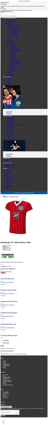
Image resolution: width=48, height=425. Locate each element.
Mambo (12, 133)
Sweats (9, 135)
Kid (9, 137)
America (9, 35)
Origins (4, 360)
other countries (29, 10)
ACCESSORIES (6, 158)
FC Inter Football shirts (15, 62)
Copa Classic (8, 170)
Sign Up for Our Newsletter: (6, 405)
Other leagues (10, 74)
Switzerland (30, 6)
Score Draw (8, 172)
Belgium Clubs (11, 73)
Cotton (7, 183)
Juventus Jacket (9, 111)
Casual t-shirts (8, 116)
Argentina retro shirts (14, 36)
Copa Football (6, 393)
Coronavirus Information (8, 384)
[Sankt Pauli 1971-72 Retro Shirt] (7, 304)
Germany (13, 6)
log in (21, 353)
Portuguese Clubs (11, 68)
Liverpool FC (13, 47)
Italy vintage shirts (14, 31)
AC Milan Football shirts (15, 59)
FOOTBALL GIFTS (7, 162)
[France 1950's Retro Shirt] (6, 271)
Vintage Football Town (10, 176)
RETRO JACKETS (7, 76)
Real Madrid (12, 53)
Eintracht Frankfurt (14, 67)
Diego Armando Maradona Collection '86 (16, 124)
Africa (9, 39)
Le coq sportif (11, 122)
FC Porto (12, 70)
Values (4, 362)
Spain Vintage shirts (14, 32)
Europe (9, 26)
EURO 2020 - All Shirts (13, 24)
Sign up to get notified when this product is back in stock (11, 262)
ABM (7, 184)
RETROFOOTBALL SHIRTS (9, 18)
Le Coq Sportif (8, 178)
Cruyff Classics (11, 119)
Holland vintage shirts (14, 30)
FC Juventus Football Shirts (15, 63)
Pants (9, 136)
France (8, 6)
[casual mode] (14, 150)
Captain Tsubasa (9, 129)
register (24, 353)
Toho (11, 132)
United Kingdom (37, 6)
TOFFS (7, 177)
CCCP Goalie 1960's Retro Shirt (8, 335)
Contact (4, 367)
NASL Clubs (10, 72)
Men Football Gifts (9, 165)
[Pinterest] (2, 416)
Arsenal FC (12, 44)
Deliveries (5, 379)
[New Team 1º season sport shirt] (7, 282)
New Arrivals (10, 22)
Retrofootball (10, 121)
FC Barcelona (13, 54)
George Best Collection (12, 123)
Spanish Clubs (11, 52)
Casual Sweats (11, 127)
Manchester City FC (14, 48)
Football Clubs (8, 41)
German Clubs (11, 65)
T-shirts (9, 130)
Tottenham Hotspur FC (15, 49)
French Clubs (10, 64)
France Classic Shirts (14, 28)
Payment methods (6, 376)
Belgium (3, 6)
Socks (7, 161)
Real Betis (12, 57)
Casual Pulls (10, 128)
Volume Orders (6, 365)
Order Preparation (6, 378)
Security (4, 382)
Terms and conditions (7, 381)
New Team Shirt (9, 153)
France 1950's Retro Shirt (7, 278)
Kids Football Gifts (9, 167)
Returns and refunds (7, 380)
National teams (8, 23)
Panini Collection (11, 120)
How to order (5, 374)
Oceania (9, 40)
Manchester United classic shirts (16, 50)
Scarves (7, 160)
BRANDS (5, 168)
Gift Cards (8, 163)
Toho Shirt (8, 155)
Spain (25, 6)
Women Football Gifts (10, 166)
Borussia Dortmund (9, 185)
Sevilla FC (12, 55)
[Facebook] (0, 416)
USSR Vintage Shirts (14, 33)
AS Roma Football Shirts (15, 61)
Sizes (4, 375)
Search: (1, 12)
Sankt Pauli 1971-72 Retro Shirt (8, 312)
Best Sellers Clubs (11, 21)
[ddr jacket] (11, 108)
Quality (4, 363)
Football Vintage (9, 181)
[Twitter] (1, 416)
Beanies (7, 159)
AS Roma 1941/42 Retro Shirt (8, 324)
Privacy (4, 383)
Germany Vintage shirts (15, 29)
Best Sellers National (12, 20)
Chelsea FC (12, 46)
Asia (9, 38)
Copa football (10, 118)
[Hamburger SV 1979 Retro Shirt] (7, 293)
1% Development (6, 364)
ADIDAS (7, 188)
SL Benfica (12, 71)
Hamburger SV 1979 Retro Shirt (8, 301)
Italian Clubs (10, 58)
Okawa (7, 174)
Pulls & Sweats (9, 126)
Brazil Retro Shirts (14, 37)
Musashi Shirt (9, 156)
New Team (12, 131)
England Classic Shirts (14, 27)
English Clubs (11, 42)
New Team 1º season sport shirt (8, 290)
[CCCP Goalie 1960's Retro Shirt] (7, 327)
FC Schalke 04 (8, 186)
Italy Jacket (8, 112)
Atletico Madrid (13, 56)
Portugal (21, 6)
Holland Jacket (9, 113)
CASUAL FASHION (7, 115)
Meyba (7, 175)
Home (4, 195)
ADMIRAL (8, 179)
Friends (4, 366)
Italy (17, 6)
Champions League (12, 75)
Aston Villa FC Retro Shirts (15, 45)
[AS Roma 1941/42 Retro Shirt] (7, 316)
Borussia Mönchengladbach (16, 66)
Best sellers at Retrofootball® (11, 19)
